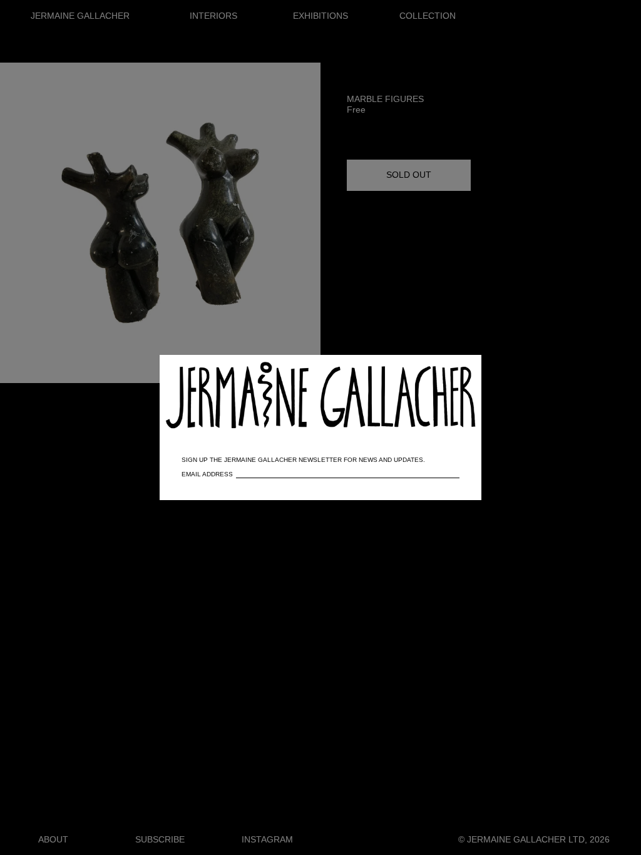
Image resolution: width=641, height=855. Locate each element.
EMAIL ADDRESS (207, 474)
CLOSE (454, 371)
